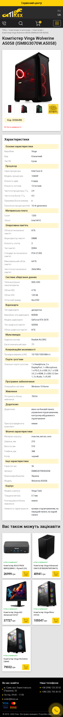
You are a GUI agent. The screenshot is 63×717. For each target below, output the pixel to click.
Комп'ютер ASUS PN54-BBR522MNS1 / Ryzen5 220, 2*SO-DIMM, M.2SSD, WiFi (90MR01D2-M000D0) (15, 566)
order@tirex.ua (11, 699)
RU (59, 10)
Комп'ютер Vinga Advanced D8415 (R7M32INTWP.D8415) (46, 566)
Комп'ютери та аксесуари (19, 30)
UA (59, 14)
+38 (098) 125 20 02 (51, 687)
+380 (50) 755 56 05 (51, 691)
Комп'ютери (37, 30)
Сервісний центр (31, 3)
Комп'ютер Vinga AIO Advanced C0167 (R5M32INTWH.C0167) (13, 613)
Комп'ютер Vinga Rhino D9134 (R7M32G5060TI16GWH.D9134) (46, 613)
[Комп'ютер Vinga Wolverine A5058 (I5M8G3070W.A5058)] (32, 78)
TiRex (4, 30)
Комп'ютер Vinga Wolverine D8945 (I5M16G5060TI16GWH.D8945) (16, 660)
